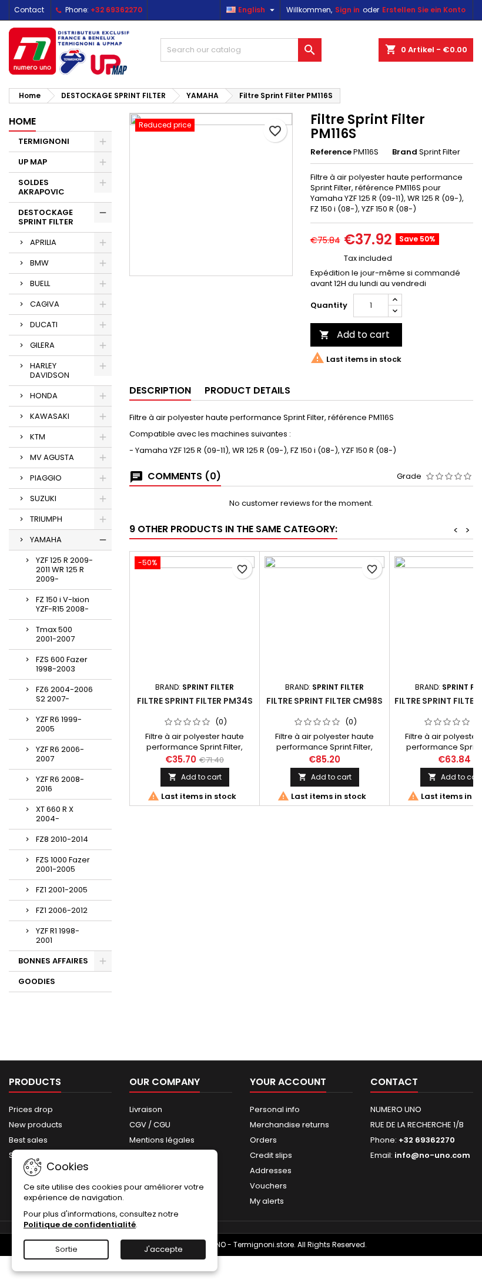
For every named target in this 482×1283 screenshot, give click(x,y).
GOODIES (36, 981)
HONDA (44, 395)
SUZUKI (43, 498)
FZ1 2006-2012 (62, 910)
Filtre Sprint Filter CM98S (324, 701)
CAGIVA (44, 304)
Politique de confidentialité (80, 1224)
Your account (288, 1082)
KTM (37, 436)
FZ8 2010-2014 (62, 839)
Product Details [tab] (247, 390)
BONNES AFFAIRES (53, 960)
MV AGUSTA (52, 457)
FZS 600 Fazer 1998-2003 (62, 664)
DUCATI (44, 324)
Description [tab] (160, 390)
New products (35, 1124)
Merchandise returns (289, 1124)
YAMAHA (46, 539)
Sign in (347, 10)
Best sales (28, 1140)
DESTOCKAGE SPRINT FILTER (45, 217)
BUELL (40, 283)
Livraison (145, 1109)
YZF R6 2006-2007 (60, 754)
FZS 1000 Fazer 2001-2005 (63, 864)
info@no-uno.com (432, 1155)
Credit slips (271, 1155)
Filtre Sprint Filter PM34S (195, 701)
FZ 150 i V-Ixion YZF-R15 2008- (62, 604)
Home (22, 121)
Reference (331, 152)
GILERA (42, 345)
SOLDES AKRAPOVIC (41, 187)
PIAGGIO (46, 477)
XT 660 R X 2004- (54, 814)
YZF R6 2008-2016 (60, 784)
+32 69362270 (116, 10)
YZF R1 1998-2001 (57, 935)
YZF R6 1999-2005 (59, 724)
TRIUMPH (46, 519)
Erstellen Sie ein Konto (424, 10)
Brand (404, 152)
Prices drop (31, 1109)
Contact (29, 10)
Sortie (66, 1249)
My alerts (267, 1201)
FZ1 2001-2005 (62, 889)
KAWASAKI (49, 416)
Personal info (275, 1109)
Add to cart (354, 334)
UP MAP (32, 161)
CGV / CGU (149, 1124)
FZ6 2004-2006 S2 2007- (64, 694)
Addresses (271, 1170)
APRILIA (43, 242)
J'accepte (163, 1249)
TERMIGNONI (43, 141)
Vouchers (268, 1185)
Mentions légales (162, 1140)
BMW (39, 262)
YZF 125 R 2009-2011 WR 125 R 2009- (64, 570)
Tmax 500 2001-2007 (55, 634)
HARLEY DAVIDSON (49, 370)
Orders (263, 1140)
